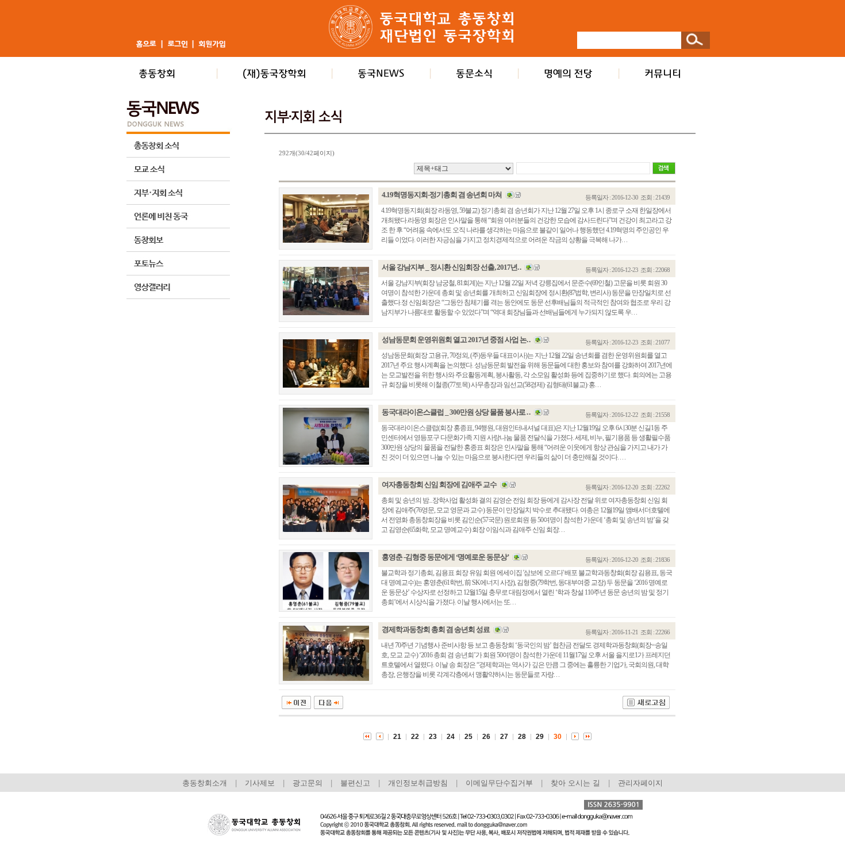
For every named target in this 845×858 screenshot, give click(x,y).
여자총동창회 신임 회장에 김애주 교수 (439, 484)
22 (415, 737)
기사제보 (260, 783)
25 (468, 737)
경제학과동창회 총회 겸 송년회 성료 (436, 629)
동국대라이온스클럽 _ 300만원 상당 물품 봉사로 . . (456, 412)
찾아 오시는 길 (575, 783)
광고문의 (307, 783)
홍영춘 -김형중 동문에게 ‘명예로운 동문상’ (445, 557)
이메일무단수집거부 (500, 783)
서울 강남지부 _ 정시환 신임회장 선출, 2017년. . (451, 267)
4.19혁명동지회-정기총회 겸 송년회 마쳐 (442, 194)
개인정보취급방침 (418, 783)
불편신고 (355, 783)
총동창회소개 (204, 783)
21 (397, 737)
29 (540, 737)
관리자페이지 (640, 783)
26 (486, 737)
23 (433, 737)
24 (451, 737)
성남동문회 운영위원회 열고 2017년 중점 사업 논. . (456, 339)
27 (504, 737)
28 (522, 737)
